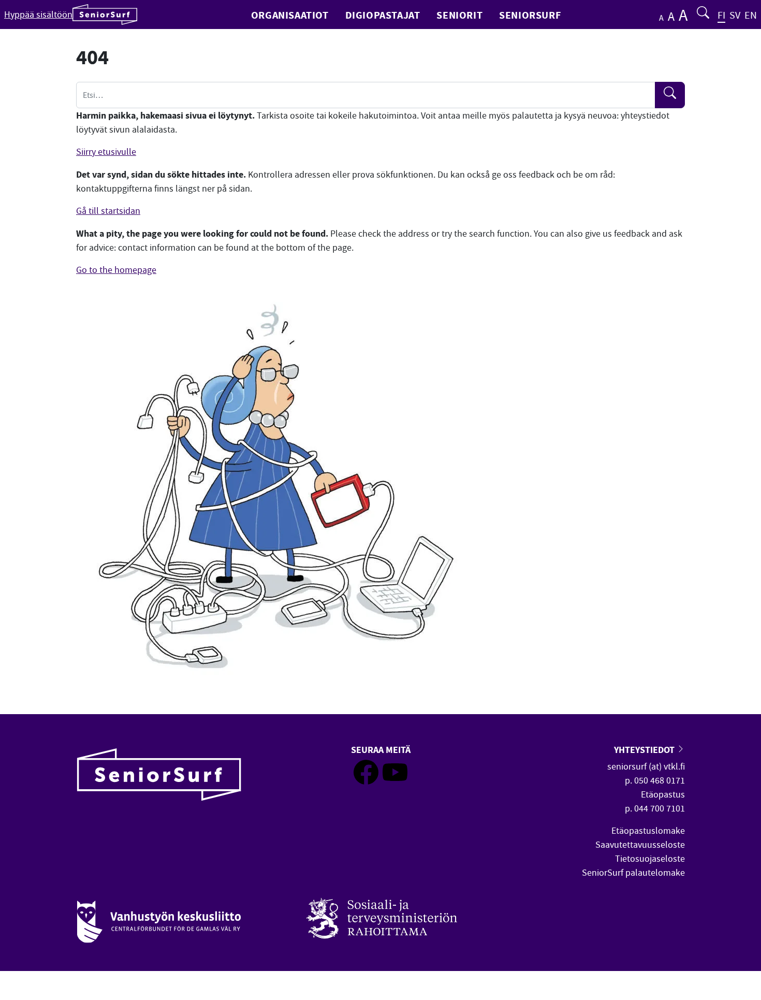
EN (750, 15)
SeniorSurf (530, 14)
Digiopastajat (382, 14)
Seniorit (459, 14)
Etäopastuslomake (648, 831)
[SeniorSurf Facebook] (366, 782)
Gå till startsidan (108, 211)
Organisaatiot (290, 14)
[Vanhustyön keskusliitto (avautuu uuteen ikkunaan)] (159, 916)
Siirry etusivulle (106, 152)
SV (734, 15)
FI (721, 15)
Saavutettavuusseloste (640, 845)
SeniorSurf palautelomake (633, 873)
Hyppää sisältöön (38, 15)
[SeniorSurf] (104, 14)
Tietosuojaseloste (650, 859)
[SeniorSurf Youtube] (395, 782)
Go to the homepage (116, 270)
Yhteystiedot (645, 750)
